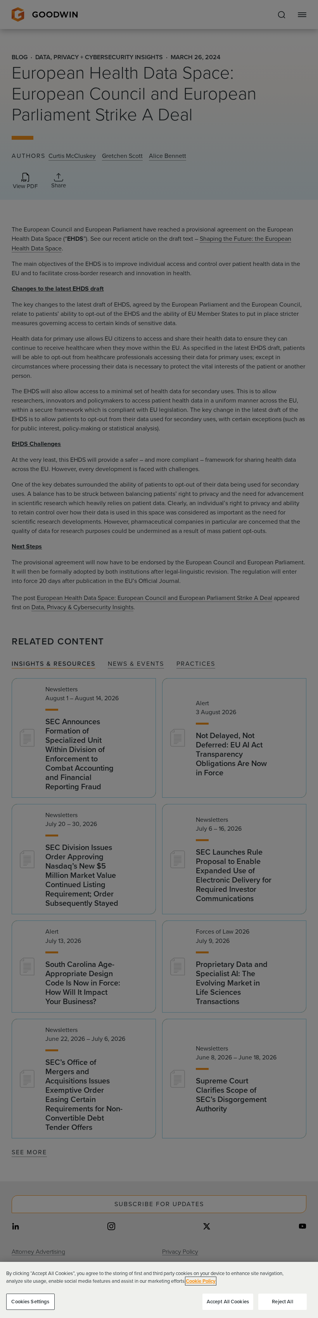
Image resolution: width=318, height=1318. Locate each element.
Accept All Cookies (228, 1301)
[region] (159, 1290)
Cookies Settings (30, 1301)
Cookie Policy (201, 1281)
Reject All (282, 1301)
